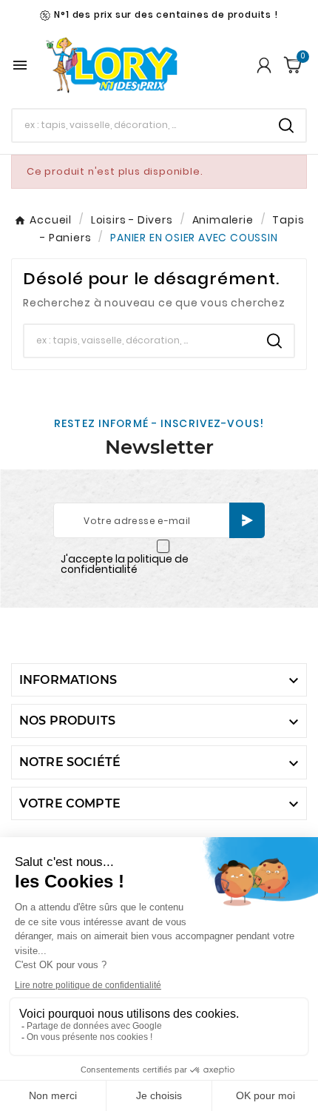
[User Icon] (264, 65)
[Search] (286, 125)
